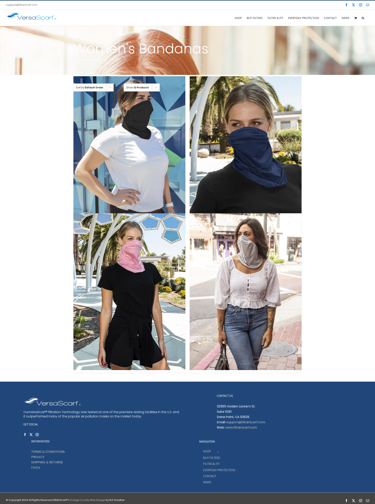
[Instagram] (37, 434)
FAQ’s (35, 467)
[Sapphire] (246, 154)
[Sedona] (129, 291)
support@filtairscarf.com (245, 422)
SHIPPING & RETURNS (47, 462)
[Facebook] (25, 434)
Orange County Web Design (87, 500)
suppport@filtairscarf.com (21, 4)
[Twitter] (31, 434)
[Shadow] (246, 291)
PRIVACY (37, 457)
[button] (363, 17)
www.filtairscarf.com (241, 427)
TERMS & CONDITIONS (48, 451)
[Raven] (129, 154)
